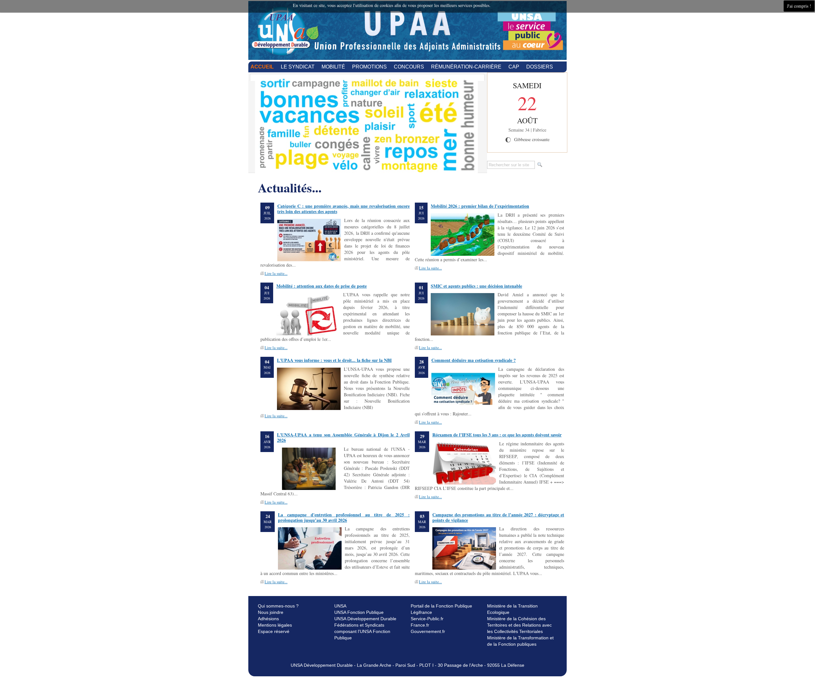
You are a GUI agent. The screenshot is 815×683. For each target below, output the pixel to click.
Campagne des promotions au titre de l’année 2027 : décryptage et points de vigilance (498, 517)
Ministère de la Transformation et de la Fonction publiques (520, 641)
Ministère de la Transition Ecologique (512, 609)
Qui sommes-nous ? (278, 605)
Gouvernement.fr (428, 631)
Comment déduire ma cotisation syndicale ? (473, 360)
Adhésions (268, 618)
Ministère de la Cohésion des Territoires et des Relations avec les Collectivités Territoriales (519, 625)
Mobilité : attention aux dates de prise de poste (321, 286)
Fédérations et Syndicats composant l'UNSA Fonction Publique (362, 631)
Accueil (262, 66)
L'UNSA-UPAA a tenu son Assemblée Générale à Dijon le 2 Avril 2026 (343, 437)
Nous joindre (270, 612)
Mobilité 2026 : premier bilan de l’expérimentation (480, 206)
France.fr (420, 625)
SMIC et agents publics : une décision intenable (476, 286)
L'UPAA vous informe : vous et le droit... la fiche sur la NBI (334, 360)
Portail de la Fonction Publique (441, 605)
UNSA (340, 605)
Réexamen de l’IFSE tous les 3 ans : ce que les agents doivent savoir (497, 434)
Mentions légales (275, 625)
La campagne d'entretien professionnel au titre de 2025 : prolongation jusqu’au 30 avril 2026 (344, 517)
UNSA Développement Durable (365, 618)
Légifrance (421, 612)
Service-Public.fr (427, 618)
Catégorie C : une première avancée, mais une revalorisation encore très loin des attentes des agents (343, 209)
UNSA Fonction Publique (359, 612)
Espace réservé (273, 631)
